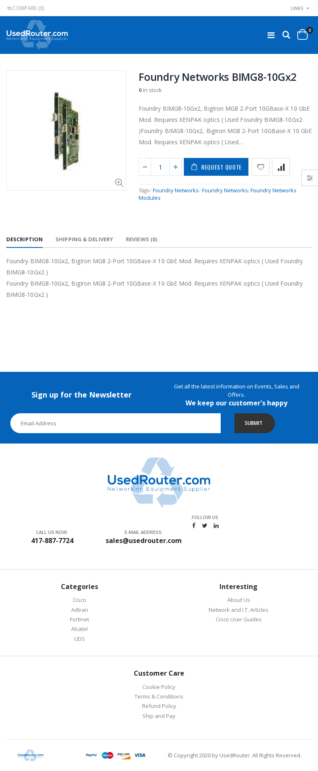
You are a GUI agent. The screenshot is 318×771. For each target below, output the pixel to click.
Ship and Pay (159, 716)
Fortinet (79, 619)
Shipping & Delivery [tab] (84, 239)
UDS (79, 638)
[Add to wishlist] (261, 167)
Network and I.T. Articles (238, 609)
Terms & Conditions (159, 696)
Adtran (79, 609)
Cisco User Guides (239, 619)
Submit (254, 423)
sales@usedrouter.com (144, 540)
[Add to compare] (281, 167)
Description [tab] (24, 239)
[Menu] (271, 35)
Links (297, 8)
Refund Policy (159, 706)
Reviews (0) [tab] (141, 239)
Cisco (79, 600)
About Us (238, 600)
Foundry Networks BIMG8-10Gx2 (217, 77)
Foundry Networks (176, 190)
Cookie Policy (159, 687)
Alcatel (79, 629)
